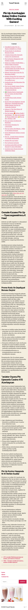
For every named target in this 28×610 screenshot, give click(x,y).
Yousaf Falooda (14, 3)
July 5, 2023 (20, 25)
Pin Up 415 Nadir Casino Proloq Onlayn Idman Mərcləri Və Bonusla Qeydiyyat (14, 88)
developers (11, 25)
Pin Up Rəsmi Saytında (12, 143)
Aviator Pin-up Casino (11, 140)
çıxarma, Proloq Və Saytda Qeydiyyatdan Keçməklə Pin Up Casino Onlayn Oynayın (14, 68)
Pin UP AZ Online (14, 9)
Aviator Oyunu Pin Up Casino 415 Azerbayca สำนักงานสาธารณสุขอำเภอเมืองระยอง (15, 78)
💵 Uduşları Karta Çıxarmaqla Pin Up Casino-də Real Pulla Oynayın (14, 93)
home (3, 572)
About (3, 574)
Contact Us (4, 576)
